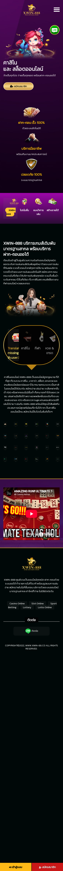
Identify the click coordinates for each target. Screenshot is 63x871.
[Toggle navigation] (56, 9)
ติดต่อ (34, 631)
